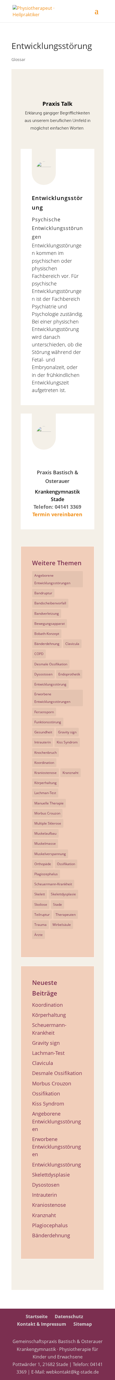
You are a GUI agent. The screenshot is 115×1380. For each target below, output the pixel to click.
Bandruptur (43, 593)
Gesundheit (43, 732)
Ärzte (38, 934)
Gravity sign (67, 732)
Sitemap (82, 1324)
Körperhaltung (45, 782)
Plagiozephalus (46, 874)
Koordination (44, 762)
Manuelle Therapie (49, 803)
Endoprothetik (69, 674)
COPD (39, 653)
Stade (57, 904)
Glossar (18, 59)
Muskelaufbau (45, 833)
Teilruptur (42, 914)
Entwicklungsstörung (50, 684)
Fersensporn (44, 712)
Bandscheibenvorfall (50, 603)
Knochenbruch (45, 752)
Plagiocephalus (50, 1225)
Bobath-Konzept (46, 633)
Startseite (36, 1316)
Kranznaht (70, 772)
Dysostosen (43, 674)
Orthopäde (42, 864)
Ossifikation (66, 864)
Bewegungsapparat (49, 623)
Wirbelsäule (61, 924)
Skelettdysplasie (63, 894)
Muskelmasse (45, 843)
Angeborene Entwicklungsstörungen (52, 579)
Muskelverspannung (50, 853)
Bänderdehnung (46, 643)
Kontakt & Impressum (41, 1324)
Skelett (39, 894)
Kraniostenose (45, 772)
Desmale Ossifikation (50, 664)
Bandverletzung (46, 613)
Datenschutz (69, 1316)
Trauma (40, 924)
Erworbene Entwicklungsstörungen (52, 698)
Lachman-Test (45, 792)
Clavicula (72, 643)
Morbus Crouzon (47, 813)
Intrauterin (42, 742)
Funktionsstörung (47, 722)
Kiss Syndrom (67, 742)
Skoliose (40, 904)
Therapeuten (66, 914)
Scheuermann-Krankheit (53, 884)
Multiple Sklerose (47, 823)
